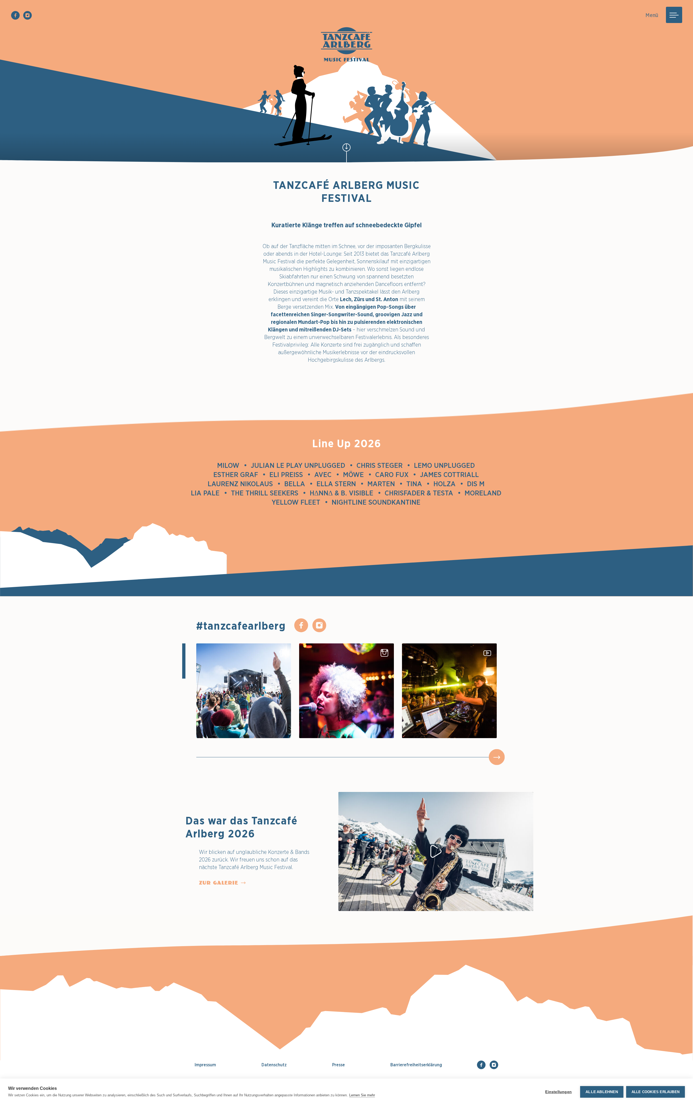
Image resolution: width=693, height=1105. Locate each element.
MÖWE (357, 474)
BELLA (298, 483)
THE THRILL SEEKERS (268, 492)
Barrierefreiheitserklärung (416, 1064)
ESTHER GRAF (239, 474)
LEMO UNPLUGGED (448, 465)
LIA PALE (209, 492)
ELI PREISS (289, 474)
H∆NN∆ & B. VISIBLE (345, 492)
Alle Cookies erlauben (655, 1092)
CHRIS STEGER (383, 465)
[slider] (497, 757)
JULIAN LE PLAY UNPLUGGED (302, 465)
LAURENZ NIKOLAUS (244, 483)
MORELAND (487, 492)
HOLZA (448, 483)
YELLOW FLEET (300, 502)
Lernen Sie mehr (362, 1095)
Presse (338, 1064)
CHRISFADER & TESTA (423, 492)
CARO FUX (395, 474)
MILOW (232, 465)
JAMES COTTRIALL (453, 474)
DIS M (479, 483)
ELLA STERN (340, 483)
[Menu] (674, 15)
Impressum (205, 1064)
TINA (418, 483)
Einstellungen (558, 1092)
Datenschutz (274, 1064)
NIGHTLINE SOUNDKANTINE (380, 502)
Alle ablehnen (602, 1092)
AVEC (326, 474)
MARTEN (385, 483)
